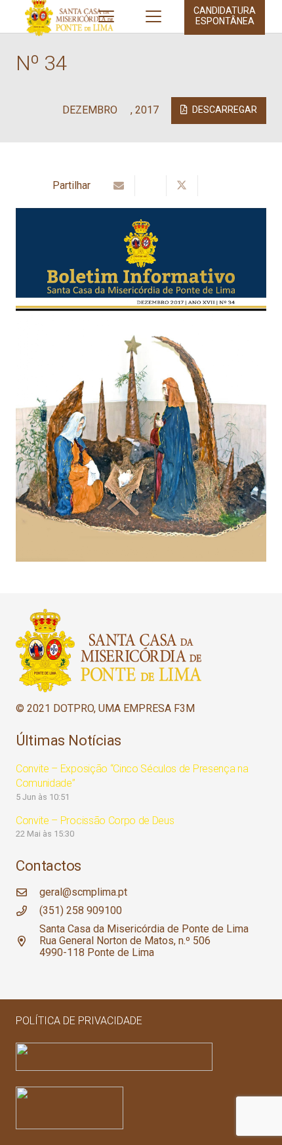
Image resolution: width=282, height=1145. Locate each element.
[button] (106, 16)
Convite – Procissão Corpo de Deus (95, 820)
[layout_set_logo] (141, 1108)
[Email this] (119, 185)
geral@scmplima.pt (83, 892)
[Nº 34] (141, 213)
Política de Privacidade (79, 1020)
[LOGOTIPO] (141, 650)
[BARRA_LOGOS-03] (141, 1057)
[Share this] (151, 185)
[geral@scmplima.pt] (27, 892)
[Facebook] (21, 976)
